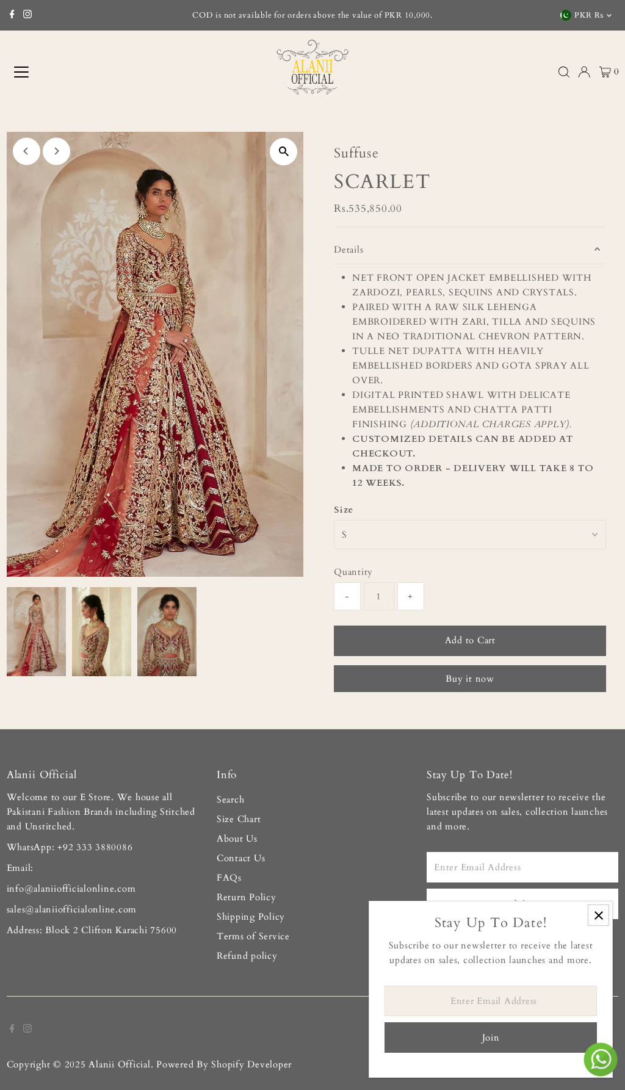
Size (343, 509)
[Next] (56, 151)
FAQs (229, 878)
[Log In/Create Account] (584, 72)
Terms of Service (253, 936)
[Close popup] (598, 915)
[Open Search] (563, 72)
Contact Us (241, 858)
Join (491, 1037)
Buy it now (470, 679)
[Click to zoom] (283, 151)
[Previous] (26, 151)
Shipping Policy (251, 917)
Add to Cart (470, 640)
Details (348, 250)
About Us (237, 838)
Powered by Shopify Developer (224, 1064)
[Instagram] (27, 15)
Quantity (353, 572)
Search (231, 799)
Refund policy (247, 956)
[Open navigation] (79, 72)
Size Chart (239, 819)
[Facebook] (12, 15)
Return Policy (246, 897)
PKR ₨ (588, 15)
